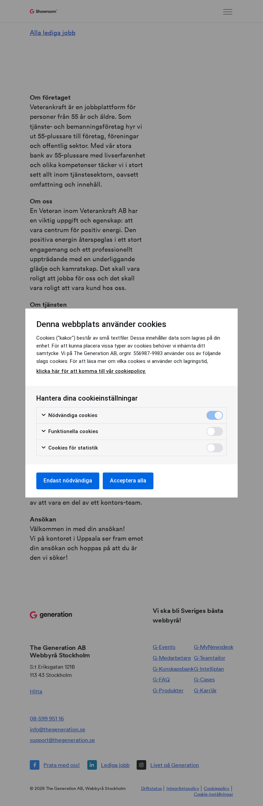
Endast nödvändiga (67, 480)
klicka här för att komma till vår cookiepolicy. (91, 371)
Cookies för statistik (72, 448)
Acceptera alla (128, 480)
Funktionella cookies (72, 431)
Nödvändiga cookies (72, 415)
